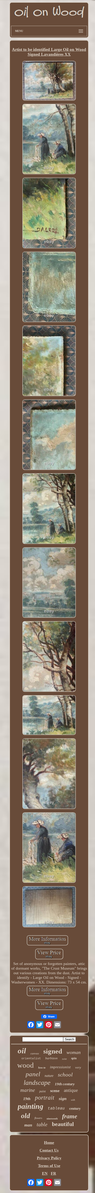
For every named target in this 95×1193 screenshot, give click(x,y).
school (65, 1075)
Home (49, 1142)
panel (33, 1074)
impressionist (60, 1067)
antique (71, 1090)
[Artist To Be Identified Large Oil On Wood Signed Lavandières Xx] (49, 81)
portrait (44, 1097)
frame (69, 1116)
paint (42, 1091)
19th (26, 1099)
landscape (37, 1082)
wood (25, 1065)
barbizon (51, 1058)
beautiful (63, 1124)
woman (73, 1052)
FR (53, 1173)
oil (22, 1050)
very (78, 1067)
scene (54, 1090)
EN (45, 1173)
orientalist (31, 1058)
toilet (64, 1059)
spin (74, 1058)
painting (30, 1106)
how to (42, 1067)
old (25, 1116)
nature (49, 1076)
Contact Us (49, 1150)
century (75, 1108)
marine (27, 1090)
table (42, 1124)
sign (62, 1098)
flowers (38, 1118)
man (28, 1125)
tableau (56, 1108)
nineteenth (52, 1118)
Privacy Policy (49, 1158)
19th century (65, 1084)
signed (52, 1051)
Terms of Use (49, 1165)
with (73, 1099)
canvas (34, 1053)
